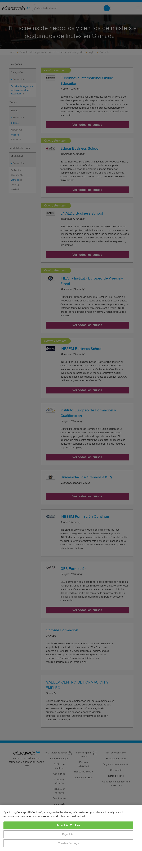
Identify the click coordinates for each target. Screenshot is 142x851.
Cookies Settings (68, 843)
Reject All (68, 834)
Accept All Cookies (68, 825)
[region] (71, 828)
